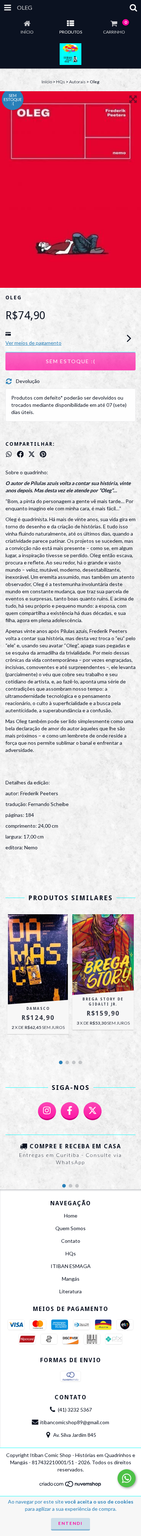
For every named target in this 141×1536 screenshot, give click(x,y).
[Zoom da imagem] (133, 99)
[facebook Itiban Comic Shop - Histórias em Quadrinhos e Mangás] (70, 1111)
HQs (60, 81)
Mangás (71, 1279)
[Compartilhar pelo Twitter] (31, 454)
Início (47, 81)
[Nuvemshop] (70, 1485)
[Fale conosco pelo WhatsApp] (127, 1478)
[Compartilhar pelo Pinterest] (43, 454)
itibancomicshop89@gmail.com (74, 1422)
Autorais (77, 81)
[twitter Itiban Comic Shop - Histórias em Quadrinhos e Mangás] (93, 1111)
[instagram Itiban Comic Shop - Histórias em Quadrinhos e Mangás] (47, 1111)
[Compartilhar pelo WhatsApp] (8, 454)
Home (70, 1215)
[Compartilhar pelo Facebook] (20, 454)
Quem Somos (70, 1228)
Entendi (70, 1523)
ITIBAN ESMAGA (71, 1266)
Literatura (70, 1291)
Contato (70, 1241)
